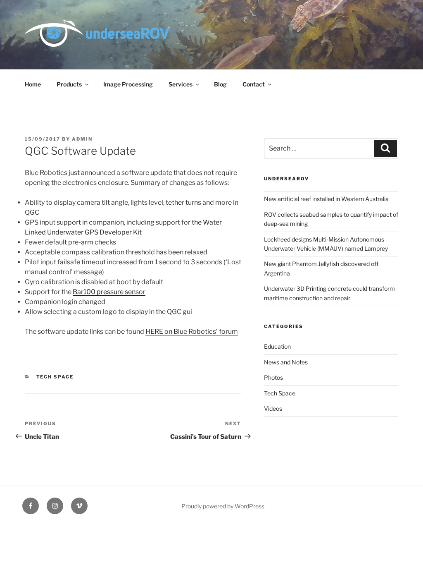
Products (69, 84)
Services (180, 84)
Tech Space (55, 377)
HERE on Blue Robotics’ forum (191, 331)
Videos (273, 408)
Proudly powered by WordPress (222, 506)
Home (33, 84)
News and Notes (286, 362)
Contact (253, 84)
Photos (273, 377)
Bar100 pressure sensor (109, 292)
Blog (220, 84)
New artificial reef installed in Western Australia (326, 198)
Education (277, 346)
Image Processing (128, 84)
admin (82, 139)
